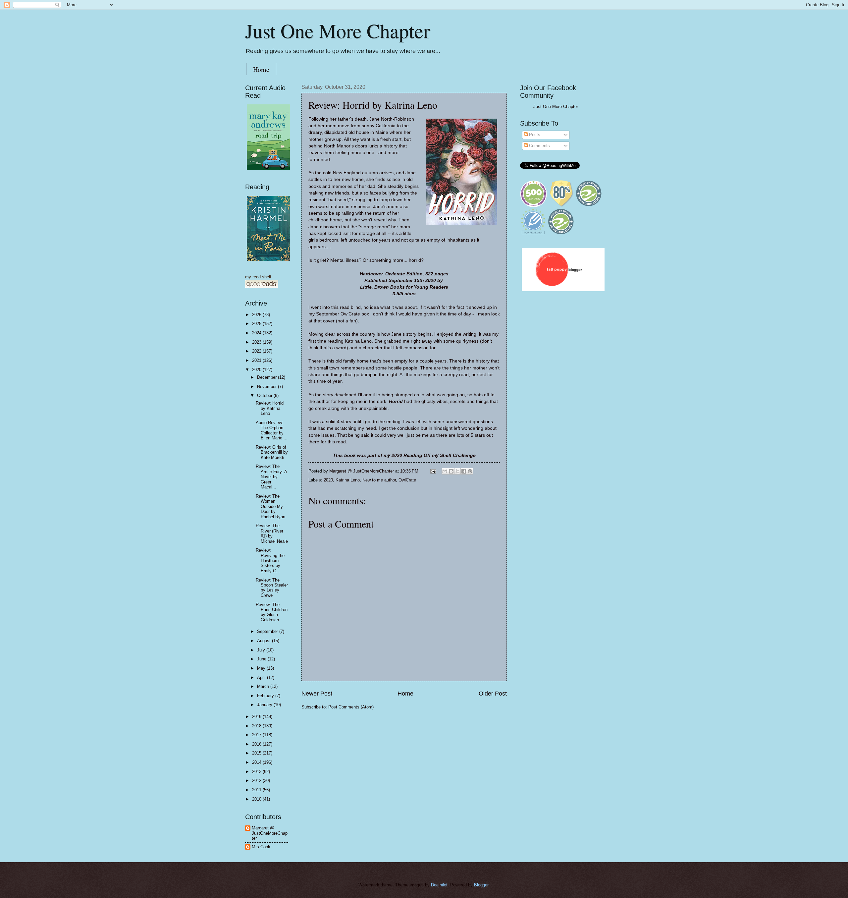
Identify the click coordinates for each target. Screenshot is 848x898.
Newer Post (316, 693)
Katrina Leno (348, 479)
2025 (257, 323)
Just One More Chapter (337, 30)
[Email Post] (433, 471)
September (268, 631)
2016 (257, 744)
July (261, 649)
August (264, 640)
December (267, 377)
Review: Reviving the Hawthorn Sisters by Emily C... (270, 560)
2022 (257, 351)
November (267, 386)
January (265, 704)
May (262, 668)
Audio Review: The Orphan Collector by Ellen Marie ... (272, 430)
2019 (257, 716)
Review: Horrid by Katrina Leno (270, 408)
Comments (539, 145)
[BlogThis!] (451, 471)
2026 (257, 314)
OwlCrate (407, 479)
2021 (257, 360)
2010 (257, 799)
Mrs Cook (261, 846)
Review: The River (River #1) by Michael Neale (272, 533)
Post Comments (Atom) (351, 706)
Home (261, 69)
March (263, 686)
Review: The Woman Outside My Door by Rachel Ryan (270, 506)
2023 (257, 342)
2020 (328, 479)
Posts (534, 134)
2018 (257, 725)
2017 (257, 734)
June (262, 658)
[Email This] (445, 471)
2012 (257, 780)
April (262, 677)
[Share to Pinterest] (470, 471)
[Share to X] (457, 471)
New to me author (379, 479)
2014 (257, 762)
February (266, 695)
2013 (257, 771)
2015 (257, 753)
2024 (257, 332)
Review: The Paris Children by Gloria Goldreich (272, 612)
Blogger (481, 884)
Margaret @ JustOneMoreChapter (270, 833)
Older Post (493, 693)
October (265, 395)
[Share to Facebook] (463, 471)
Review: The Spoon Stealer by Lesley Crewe (272, 588)
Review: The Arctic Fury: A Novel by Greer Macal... (271, 476)
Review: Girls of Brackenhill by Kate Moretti (272, 452)
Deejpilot (439, 884)
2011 (257, 789)
